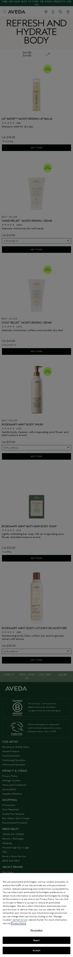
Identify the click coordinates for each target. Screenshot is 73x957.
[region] (36, 915)
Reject (36, 940)
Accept (36, 950)
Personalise (36, 930)
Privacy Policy (19, 923)
